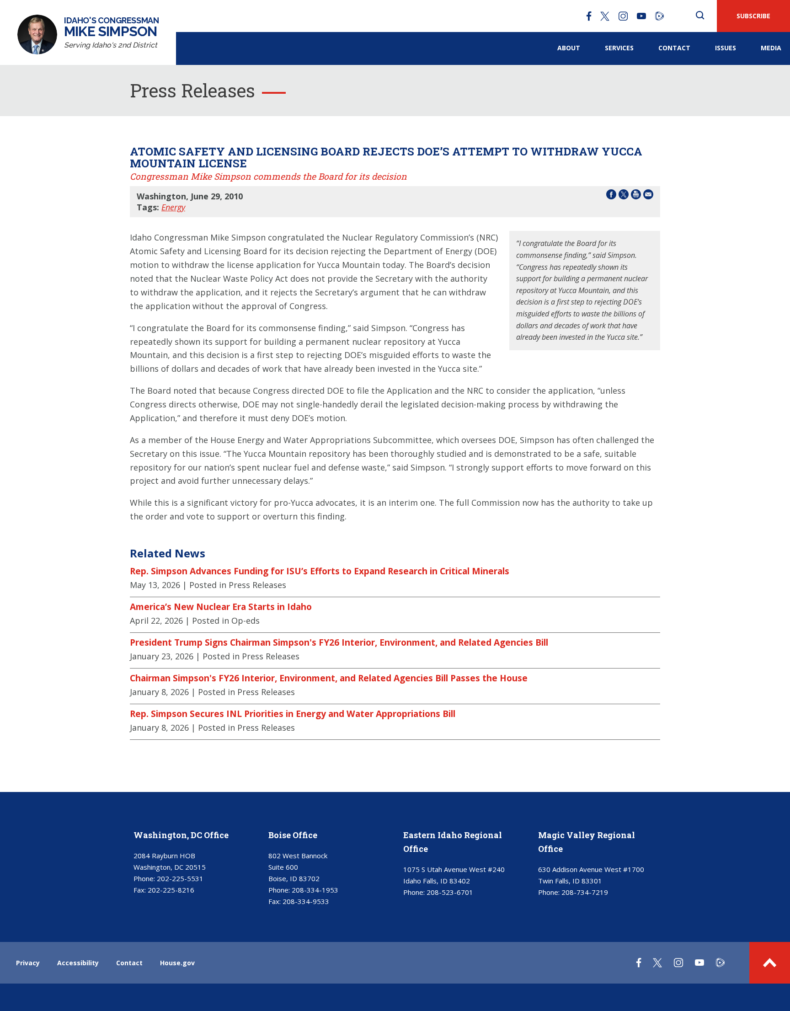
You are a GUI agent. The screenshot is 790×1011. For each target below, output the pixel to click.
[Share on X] (624, 196)
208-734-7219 (584, 892)
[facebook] (589, 16)
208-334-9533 (306, 901)
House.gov (177, 962)
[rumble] (659, 16)
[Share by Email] (648, 196)
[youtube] (641, 16)
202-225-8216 (171, 889)
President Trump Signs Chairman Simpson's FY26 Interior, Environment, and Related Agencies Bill (339, 642)
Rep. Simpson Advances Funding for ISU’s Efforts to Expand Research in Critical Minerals (319, 571)
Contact (674, 47)
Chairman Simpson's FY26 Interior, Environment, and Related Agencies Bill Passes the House (329, 678)
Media (771, 47)
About (568, 47)
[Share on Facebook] (611, 196)
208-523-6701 (450, 892)
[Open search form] (700, 16)
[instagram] (623, 16)
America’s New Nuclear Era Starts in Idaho (221, 607)
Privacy (28, 962)
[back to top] (769, 963)
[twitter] (604, 16)
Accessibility (78, 962)
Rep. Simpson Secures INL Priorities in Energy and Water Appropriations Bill (292, 714)
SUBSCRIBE (753, 15)
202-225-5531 (180, 878)
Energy (173, 207)
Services (619, 47)
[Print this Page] (636, 196)
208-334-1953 (315, 889)
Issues (725, 47)
